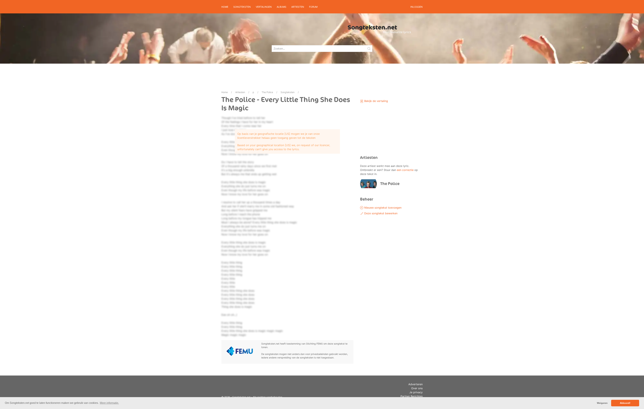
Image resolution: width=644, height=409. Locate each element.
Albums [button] (281, 6)
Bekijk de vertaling (375, 101)
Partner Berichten (411, 396)
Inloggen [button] (416, 6)
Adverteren (415, 384)
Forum (313, 6)
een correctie (405, 170)
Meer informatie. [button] (109, 402)
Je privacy (416, 392)
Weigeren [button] (602, 403)
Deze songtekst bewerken (380, 213)
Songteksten (287, 92)
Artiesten (240, 92)
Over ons (417, 388)
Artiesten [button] (297, 6)
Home (224, 6)
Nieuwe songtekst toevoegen (382, 207)
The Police (267, 92)
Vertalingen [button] (264, 6)
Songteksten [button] (242, 6)
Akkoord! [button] (625, 403)
